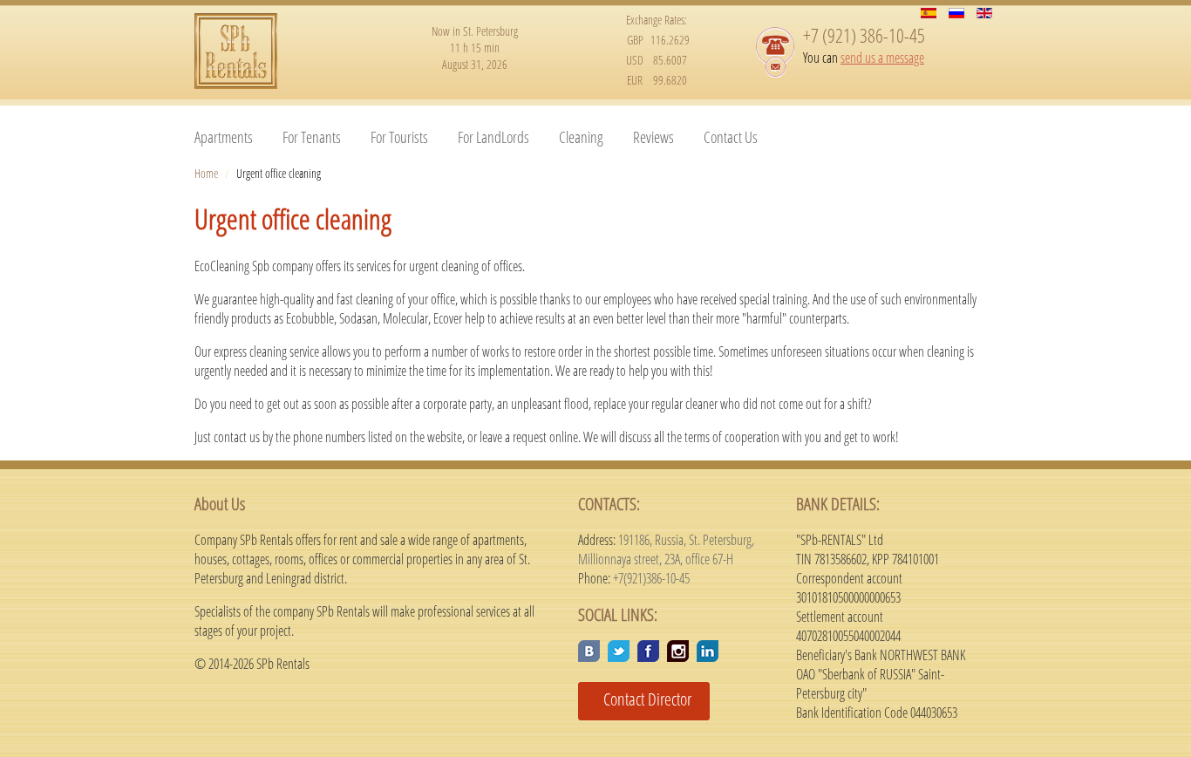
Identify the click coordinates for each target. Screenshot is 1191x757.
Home (206, 173)
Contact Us (731, 136)
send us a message (882, 57)
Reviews (653, 136)
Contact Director (640, 699)
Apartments (223, 136)
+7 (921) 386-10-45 (864, 35)
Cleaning (581, 136)
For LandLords (493, 136)
